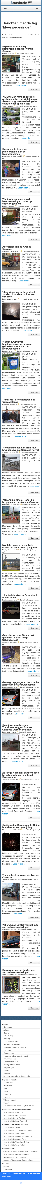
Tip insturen (8, 1169)
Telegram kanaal (10, 1100)
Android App (8, 1082)
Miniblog (7, 1038)
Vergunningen (9, 1067)
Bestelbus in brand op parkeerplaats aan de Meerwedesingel (14, 151)
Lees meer (34, 89)
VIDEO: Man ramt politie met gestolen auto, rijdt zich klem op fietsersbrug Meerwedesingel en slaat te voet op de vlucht (20, 100)
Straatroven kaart (10, 1059)
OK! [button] (21, 1183)
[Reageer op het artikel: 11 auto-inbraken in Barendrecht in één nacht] (18, 600)
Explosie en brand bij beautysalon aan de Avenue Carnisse (17, 49)
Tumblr (6, 1103)
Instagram (7, 1097)
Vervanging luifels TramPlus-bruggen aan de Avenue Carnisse (20, 501)
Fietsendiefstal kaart (11, 1062)
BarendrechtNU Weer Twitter (14, 1133)
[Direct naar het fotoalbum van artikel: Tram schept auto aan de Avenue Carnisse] (18, 879)
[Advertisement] (22, 15)
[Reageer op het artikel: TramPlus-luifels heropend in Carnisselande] (18, 404)
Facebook (7, 1094)
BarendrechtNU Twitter (12, 1127)
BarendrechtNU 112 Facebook (15, 1118)
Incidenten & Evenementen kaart (16, 1056)
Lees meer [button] (6, 1176)
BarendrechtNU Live (11, 1041)
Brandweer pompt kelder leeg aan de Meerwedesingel (18, 971)
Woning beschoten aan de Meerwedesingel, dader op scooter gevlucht (17, 201)
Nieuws (6, 1033)
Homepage (8, 1027)
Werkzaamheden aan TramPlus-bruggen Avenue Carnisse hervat (20, 448)
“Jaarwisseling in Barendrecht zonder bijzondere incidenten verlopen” (19, 294)
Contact (6, 1166)
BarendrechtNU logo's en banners (16, 1154)
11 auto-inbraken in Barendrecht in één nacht (20, 596)
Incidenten (7, 1050)
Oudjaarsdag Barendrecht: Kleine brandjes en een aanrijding (21, 826)
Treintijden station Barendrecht (15, 1047)
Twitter (6, 1091)
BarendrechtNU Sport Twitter (14, 1145)
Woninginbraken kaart (12, 1064)
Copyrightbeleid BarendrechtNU (15, 1157)
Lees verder (22, 85)
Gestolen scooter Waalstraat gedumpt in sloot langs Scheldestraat (18, 637)
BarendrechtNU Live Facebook (15, 1115)
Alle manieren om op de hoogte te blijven (19, 1106)
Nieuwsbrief (8, 1085)
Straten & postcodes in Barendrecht (17, 1076)
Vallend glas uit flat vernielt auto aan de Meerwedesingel (20, 926)
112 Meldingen (9, 1036)
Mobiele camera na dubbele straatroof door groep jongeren (19, 546)
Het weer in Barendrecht (12, 1044)
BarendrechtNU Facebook (13, 1112)
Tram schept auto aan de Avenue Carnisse (20, 876)
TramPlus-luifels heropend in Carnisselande (18, 400)
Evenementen (9, 1053)
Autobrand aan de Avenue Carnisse (16, 248)
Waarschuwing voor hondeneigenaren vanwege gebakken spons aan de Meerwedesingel (17, 345)
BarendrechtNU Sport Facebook (15, 1121)
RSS (5, 1088)
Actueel (6, 1030)
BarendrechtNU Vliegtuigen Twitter (16, 1142)
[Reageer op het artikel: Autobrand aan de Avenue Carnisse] (21, 251)
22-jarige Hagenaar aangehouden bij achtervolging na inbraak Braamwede (20, 775)
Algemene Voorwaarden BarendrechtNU (18, 1160)
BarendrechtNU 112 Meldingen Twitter (18, 1130)
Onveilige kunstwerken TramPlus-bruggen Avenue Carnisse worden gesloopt (17, 727)
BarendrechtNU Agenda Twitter (15, 1139)
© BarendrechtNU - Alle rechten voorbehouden (21, 1151)
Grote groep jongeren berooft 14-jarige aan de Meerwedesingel (20, 683)
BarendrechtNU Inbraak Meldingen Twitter (19, 1136)
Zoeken (6, 1070)
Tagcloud (7, 1073)
